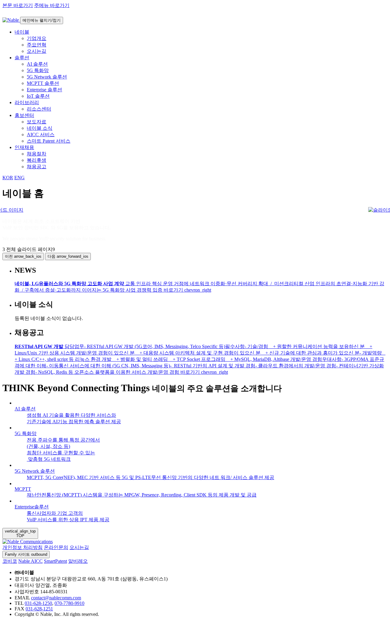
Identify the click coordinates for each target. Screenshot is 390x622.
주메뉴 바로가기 (51, 5)
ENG (19, 177)
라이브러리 (27, 102)
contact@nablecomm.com (56, 597)
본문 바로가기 (17, 5)
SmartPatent (55, 561)
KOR (7, 177)
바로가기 (187, 290)
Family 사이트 (26, 554)
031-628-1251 (39, 608)
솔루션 (22, 57)
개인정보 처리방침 (22, 547)
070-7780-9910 (69, 603)
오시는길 (79, 547)
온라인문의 (56, 547)
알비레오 (78, 561)
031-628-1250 (38, 603)
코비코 (9, 561)
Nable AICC (30, 561)
